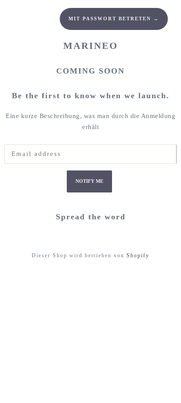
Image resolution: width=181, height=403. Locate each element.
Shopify (138, 255)
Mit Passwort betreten (114, 18)
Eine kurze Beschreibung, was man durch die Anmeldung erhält (90, 121)
